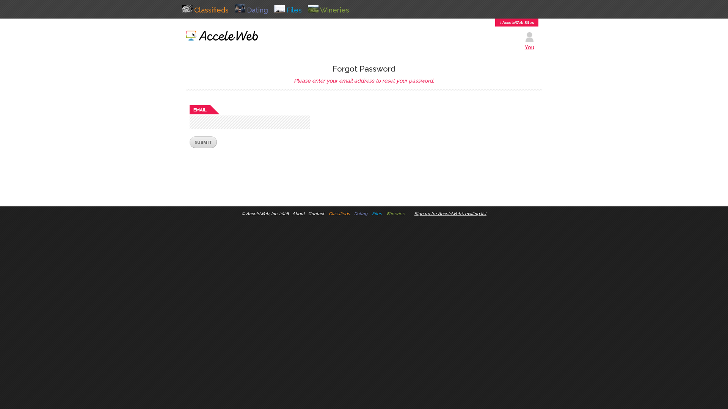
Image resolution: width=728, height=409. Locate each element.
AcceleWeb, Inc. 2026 (267, 213)
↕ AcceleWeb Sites (516, 22)
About (298, 213)
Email (200, 109)
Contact (316, 213)
